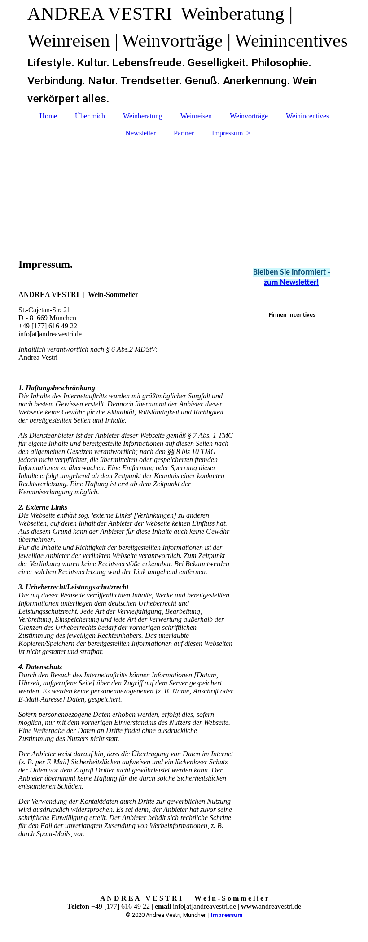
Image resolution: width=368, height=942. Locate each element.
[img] (184, 193)
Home (48, 116)
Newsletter (140, 133)
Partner (184, 133)
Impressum (227, 133)
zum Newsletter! (291, 283)
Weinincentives (307, 116)
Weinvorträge (249, 116)
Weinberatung (142, 116)
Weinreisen (196, 116)
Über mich (90, 116)
